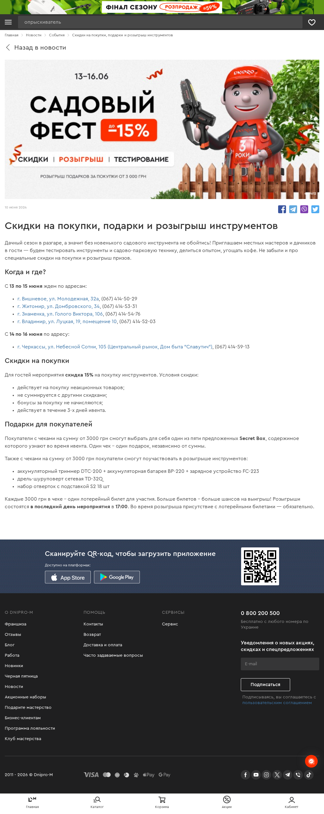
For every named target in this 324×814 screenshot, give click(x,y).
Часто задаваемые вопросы (113, 655)
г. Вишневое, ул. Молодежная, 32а (58, 298)
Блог (10, 645)
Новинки (14, 666)
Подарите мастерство (28, 707)
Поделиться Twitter (315, 209)
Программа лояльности (30, 728)
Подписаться (265, 684)
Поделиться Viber (304, 209)
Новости (14, 686)
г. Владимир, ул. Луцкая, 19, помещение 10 (67, 321)
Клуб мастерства (23, 739)
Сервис (170, 624)
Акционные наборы (25, 697)
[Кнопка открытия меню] (8, 22)
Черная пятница (21, 676)
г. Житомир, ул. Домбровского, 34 (58, 306)
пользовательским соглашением (277, 703)
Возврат (92, 634)
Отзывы (13, 634)
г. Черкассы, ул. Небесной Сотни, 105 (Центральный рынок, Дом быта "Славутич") (114, 346)
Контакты (93, 624)
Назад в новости (40, 47)
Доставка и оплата (103, 645)
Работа (12, 655)
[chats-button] (311, 761)
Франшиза (15, 624)
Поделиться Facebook (282, 209)
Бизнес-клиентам (23, 718)
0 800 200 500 (260, 613)
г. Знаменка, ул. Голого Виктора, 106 (60, 314)
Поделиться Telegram (293, 209)
